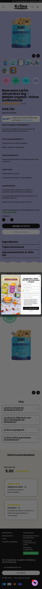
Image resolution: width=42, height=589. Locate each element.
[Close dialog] (40, 276)
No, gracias (31, 310)
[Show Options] (38, 297)
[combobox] (24, 290)
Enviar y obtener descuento (31, 308)
